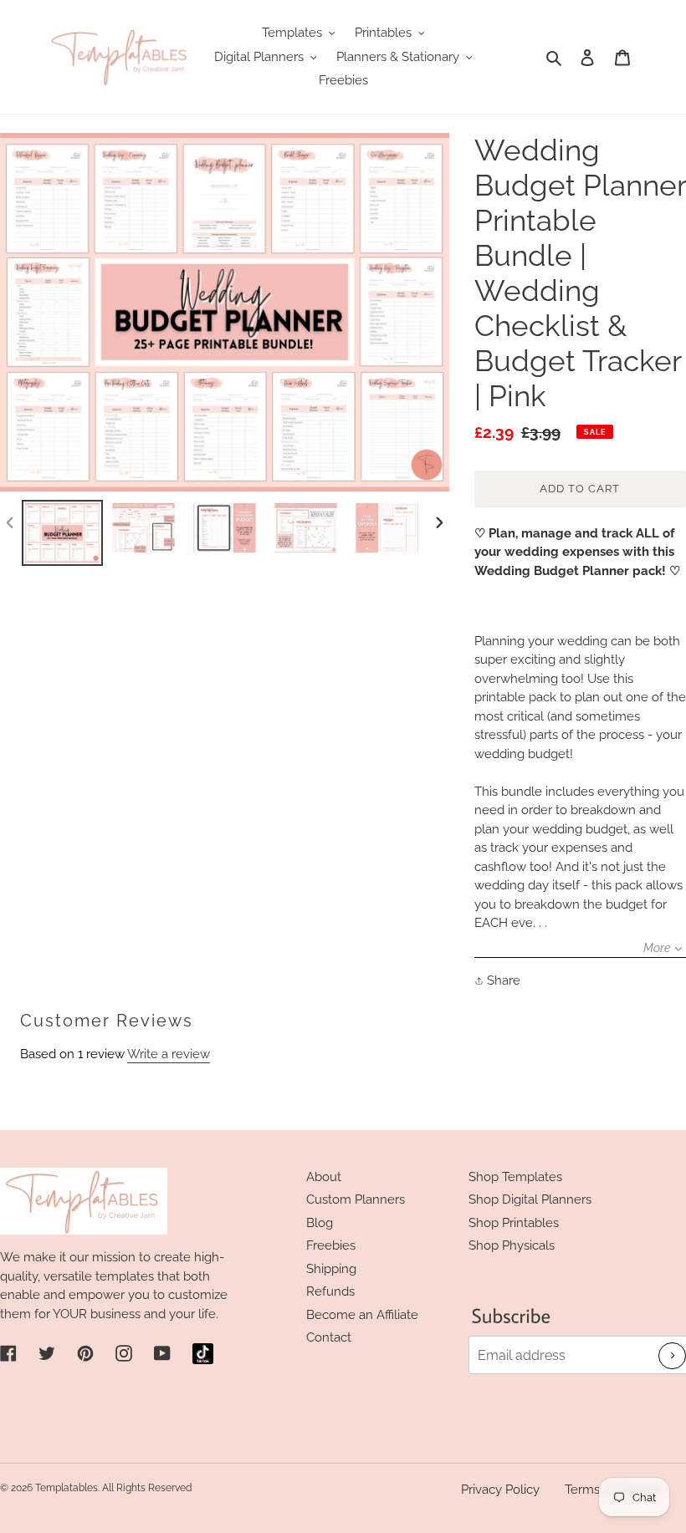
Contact (328, 1337)
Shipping (331, 1268)
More (656, 948)
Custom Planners (355, 1199)
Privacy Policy (500, 1489)
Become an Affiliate (362, 1314)
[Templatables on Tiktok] (202, 1353)
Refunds (330, 1291)
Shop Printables (513, 1222)
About (323, 1176)
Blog (319, 1222)
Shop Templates (515, 1176)
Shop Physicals (511, 1245)
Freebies (331, 1245)
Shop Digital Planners (529, 1199)
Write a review (168, 1054)
